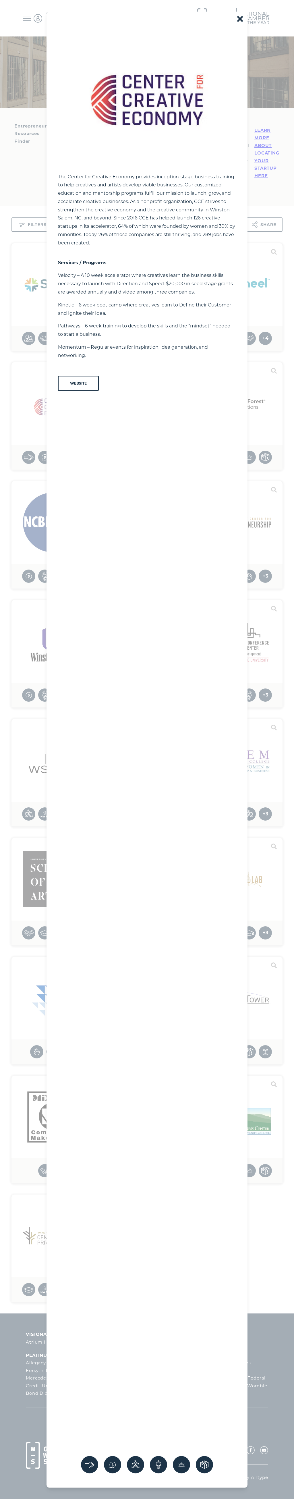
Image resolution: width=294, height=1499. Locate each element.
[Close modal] (240, 18)
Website (78, 383)
